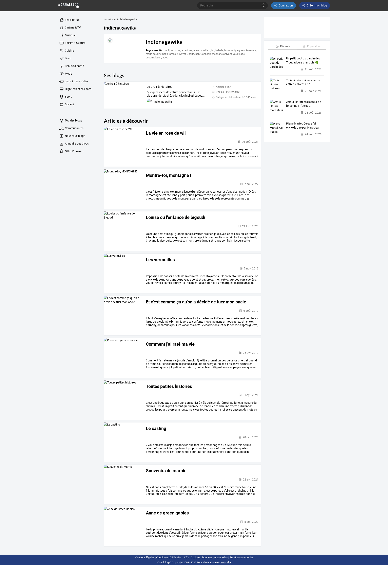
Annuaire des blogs (76, 143)
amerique (186, 50)
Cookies (195, 557)
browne (228, 50)
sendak (206, 53)
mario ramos (168, 53)
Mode (68, 73)
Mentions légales (144, 557)
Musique (70, 35)
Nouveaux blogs (74, 135)
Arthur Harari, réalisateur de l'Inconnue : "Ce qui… (303, 104)
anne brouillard (201, 50)
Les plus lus (71, 19)
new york (182, 53)
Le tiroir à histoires (159, 87)
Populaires (314, 46)
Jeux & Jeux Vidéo (76, 81)
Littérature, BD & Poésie (242, 97)
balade (219, 50)
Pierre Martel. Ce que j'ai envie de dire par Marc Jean (303, 125)
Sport (68, 96)
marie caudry (153, 53)
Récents (285, 46)
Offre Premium (73, 151)
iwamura (251, 50)
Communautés (73, 128)
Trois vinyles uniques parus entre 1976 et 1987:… (303, 82)
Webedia (226, 562)
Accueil (107, 19)
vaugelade (239, 53)
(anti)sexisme (172, 50)
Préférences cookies (241, 557)
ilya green (239, 50)
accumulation (153, 57)
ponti (198, 53)
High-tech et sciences (77, 89)
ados (165, 57)
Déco (67, 58)
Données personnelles (215, 557)
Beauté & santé (74, 66)
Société (69, 104)
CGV (186, 557)
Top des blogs (73, 120)
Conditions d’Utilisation (169, 557)
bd (212, 50)
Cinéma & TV (72, 27)
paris (191, 53)
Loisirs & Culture (74, 42)
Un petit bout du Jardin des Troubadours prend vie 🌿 (303, 60)
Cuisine (69, 50)
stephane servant (222, 53)
